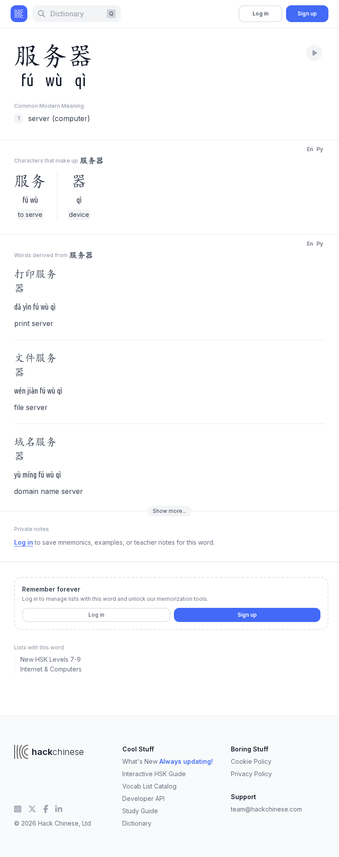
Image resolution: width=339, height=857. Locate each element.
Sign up (307, 13)
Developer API (143, 798)
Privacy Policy (251, 773)
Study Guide (140, 811)
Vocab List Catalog (149, 786)
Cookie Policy (251, 761)
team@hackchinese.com (266, 809)
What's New (167, 761)
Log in (260, 13)
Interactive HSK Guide (154, 773)
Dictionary (136, 823)
